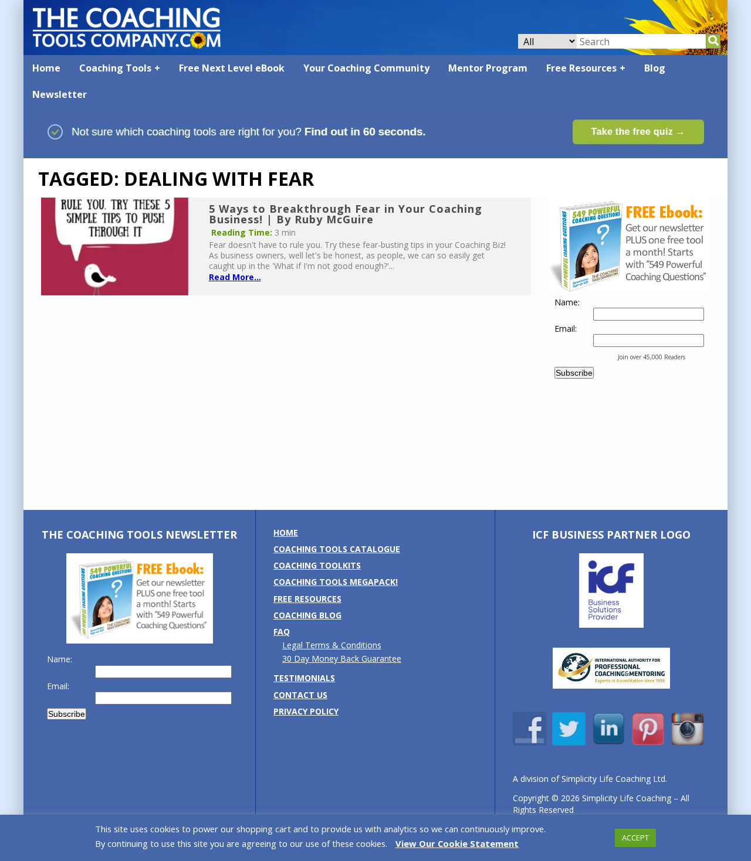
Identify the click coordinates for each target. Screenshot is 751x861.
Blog (654, 68)
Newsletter (59, 94)
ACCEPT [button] (635, 837)
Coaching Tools (115, 68)
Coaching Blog (307, 615)
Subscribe (574, 372)
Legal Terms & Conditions (331, 645)
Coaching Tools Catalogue (336, 548)
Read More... (235, 277)
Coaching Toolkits (317, 565)
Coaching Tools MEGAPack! (335, 581)
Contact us (300, 694)
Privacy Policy (306, 711)
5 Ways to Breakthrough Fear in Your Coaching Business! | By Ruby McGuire (345, 214)
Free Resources (581, 68)
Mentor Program (487, 68)
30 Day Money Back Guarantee (341, 658)
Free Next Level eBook (232, 68)
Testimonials (304, 677)
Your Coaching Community (366, 68)
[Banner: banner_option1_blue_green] (375, 152)
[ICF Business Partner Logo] (611, 624)
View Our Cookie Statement (457, 843)
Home (46, 68)
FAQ (281, 631)
